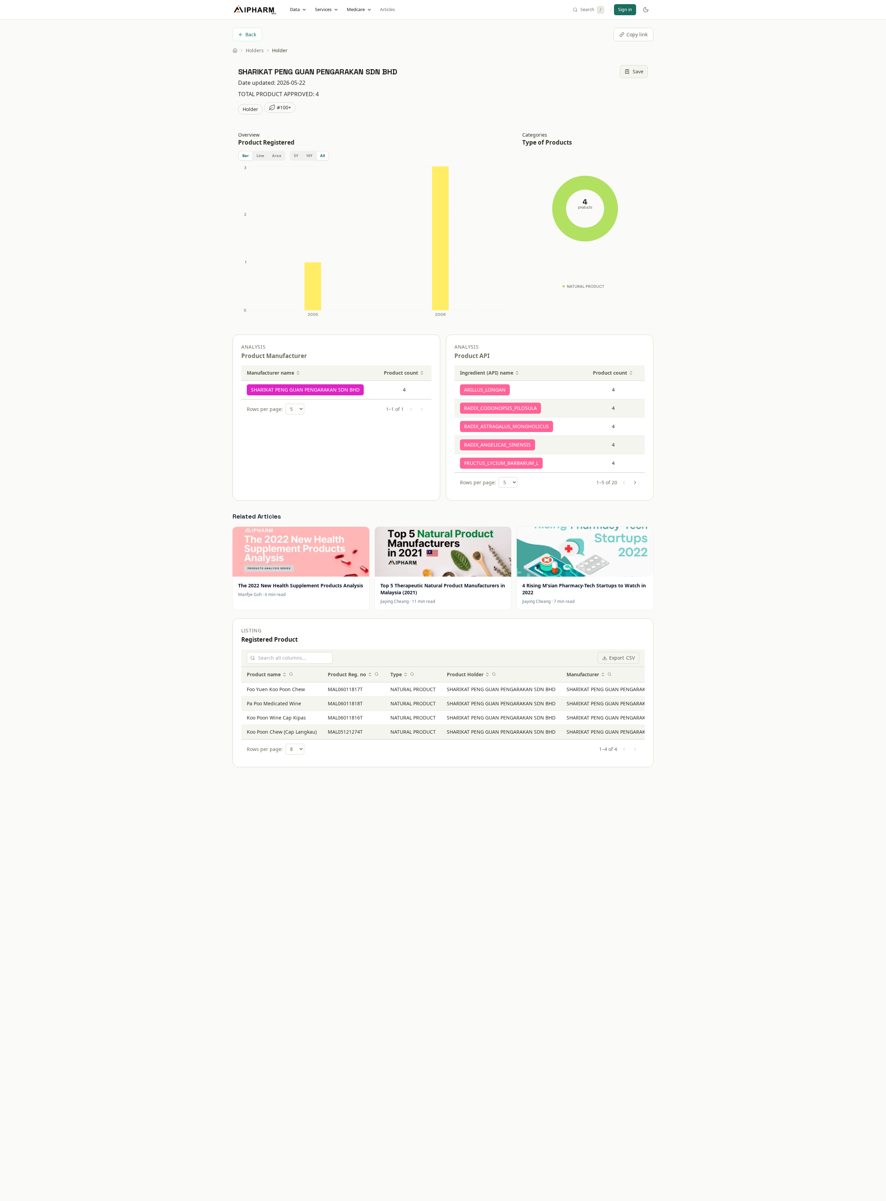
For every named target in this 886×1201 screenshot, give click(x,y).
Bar (245, 155)
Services (323, 9)
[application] (372, 243)
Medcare (356, 9)
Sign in (625, 9)
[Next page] (422, 409)
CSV (622, 657)
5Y (296, 155)
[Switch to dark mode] (645, 9)
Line (260, 155)
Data (295, 9)
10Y (309, 155)
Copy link (637, 34)
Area (276, 155)
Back (250, 34)
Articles (387, 9)
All (322, 155)
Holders (255, 50)
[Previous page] (411, 409)
